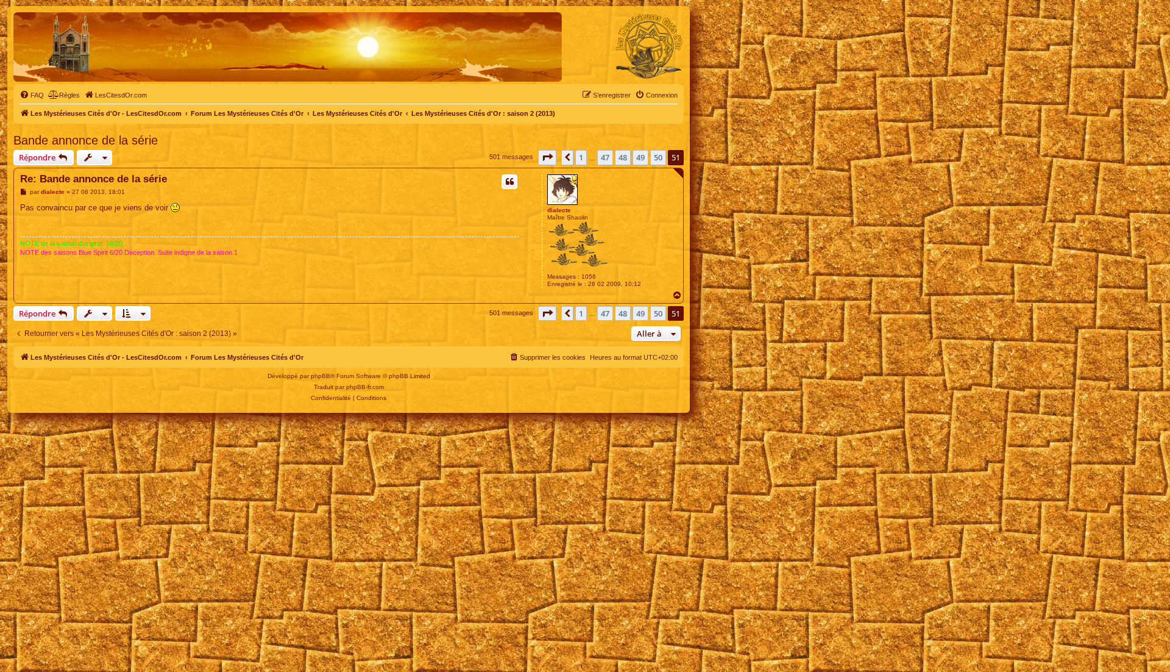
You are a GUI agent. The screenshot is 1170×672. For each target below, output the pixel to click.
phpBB (320, 376)
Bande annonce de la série (85, 140)
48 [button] (623, 157)
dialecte (559, 210)
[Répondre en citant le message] (509, 181)
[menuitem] (32, 95)
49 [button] (640, 157)
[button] (547, 157)
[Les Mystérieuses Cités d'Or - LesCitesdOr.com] (649, 46)
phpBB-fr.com (365, 387)
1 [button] (581, 157)
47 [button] (605, 157)
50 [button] (658, 157)
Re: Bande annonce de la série (93, 179)
